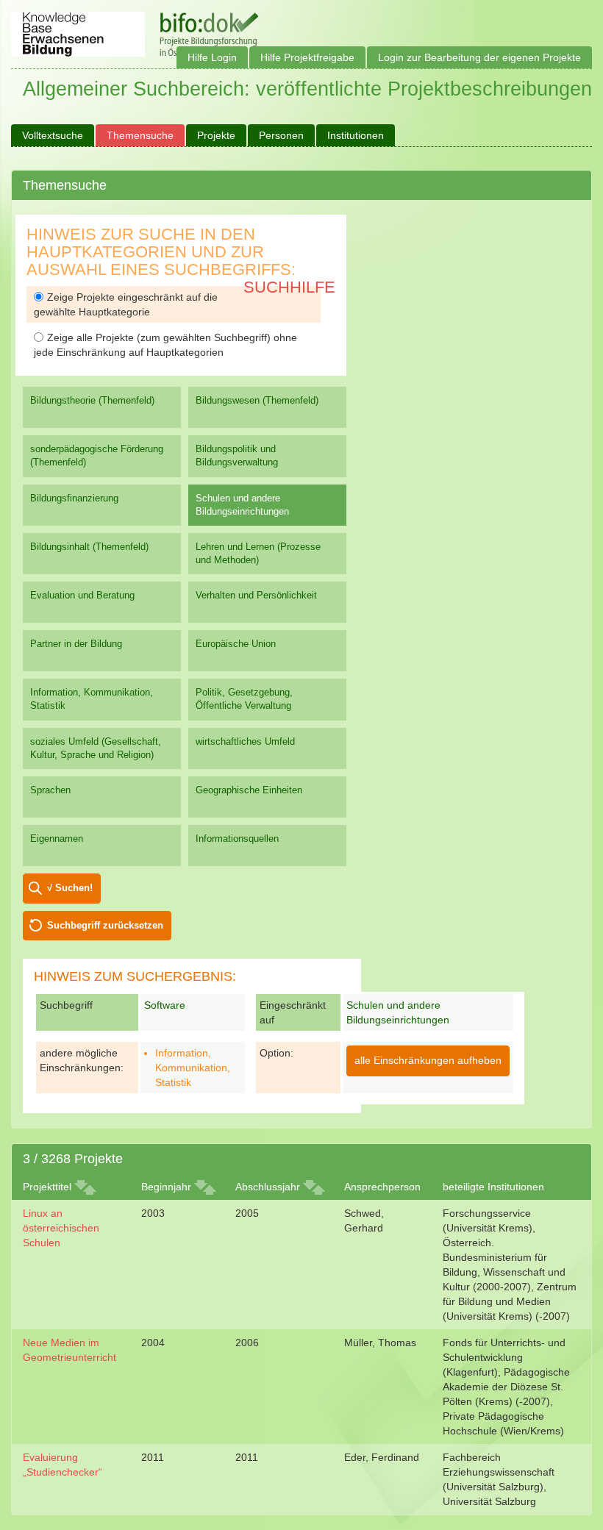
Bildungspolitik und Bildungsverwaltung (237, 455)
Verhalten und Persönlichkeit (256, 595)
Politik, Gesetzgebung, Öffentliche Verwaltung (244, 699)
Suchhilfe (289, 287)
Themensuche (140, 135)
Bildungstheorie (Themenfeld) (92, 400)
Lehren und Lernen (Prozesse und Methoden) (258, 553)
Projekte (216, 135)
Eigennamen (56, 838)
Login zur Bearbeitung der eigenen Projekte (479, 57)
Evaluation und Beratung (82, 595)
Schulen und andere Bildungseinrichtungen (242, 505)
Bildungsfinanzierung (74, 498)
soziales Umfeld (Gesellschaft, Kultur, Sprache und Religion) (95, 748)
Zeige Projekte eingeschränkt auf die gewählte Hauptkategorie (126, 304)
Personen (281, 135)
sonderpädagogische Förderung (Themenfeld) (96, 455)
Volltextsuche (52, 135)
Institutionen (355, 135)
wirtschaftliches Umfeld (245, 741)
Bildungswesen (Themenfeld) (257, 400)
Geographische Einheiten (249, 790)
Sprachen (50, 790)
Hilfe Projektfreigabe (307, 57)
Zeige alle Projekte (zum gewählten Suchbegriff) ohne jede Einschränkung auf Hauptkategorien (165, 345)
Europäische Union (236, 643)
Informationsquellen (237, 838)
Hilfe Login (212, 57)
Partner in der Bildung (76, 643)
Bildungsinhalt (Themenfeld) (89, 546)
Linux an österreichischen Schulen (61, 1227)
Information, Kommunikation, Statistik (91, 699)
